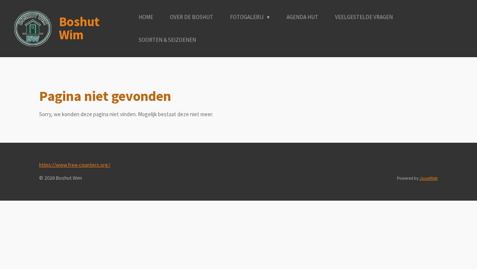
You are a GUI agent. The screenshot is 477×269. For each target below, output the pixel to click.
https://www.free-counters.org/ (74, 164)
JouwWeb (428, 178)
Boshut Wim (79, 28)
